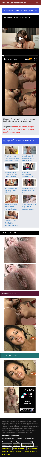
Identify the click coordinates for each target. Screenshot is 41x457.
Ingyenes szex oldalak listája (24, 442)
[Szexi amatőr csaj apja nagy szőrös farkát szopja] (11, 182)
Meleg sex (19, 451)
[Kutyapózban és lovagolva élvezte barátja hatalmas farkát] (11, 166)
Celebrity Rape (6, 445)
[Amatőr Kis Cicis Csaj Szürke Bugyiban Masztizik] (11, 215)
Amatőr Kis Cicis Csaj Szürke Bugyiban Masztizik (11, 223)
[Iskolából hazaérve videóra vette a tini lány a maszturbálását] (29, 182)
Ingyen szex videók (8, 451)
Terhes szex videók (8, 442)
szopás (31, 126)
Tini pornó (17, 445)
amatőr (15, 126)
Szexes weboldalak (18, 448)
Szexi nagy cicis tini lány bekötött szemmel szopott (29, 206)
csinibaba (23, 126)
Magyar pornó (6, 448)
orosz (25, 129)
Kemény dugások (32, 448)
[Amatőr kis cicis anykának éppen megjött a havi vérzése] (29, 150)
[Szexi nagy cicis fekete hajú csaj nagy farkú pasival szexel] (11, 150)
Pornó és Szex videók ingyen (14, 2)
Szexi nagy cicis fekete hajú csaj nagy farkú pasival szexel (12, 158)
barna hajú (7, 129)
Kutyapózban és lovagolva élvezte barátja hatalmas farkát (11, 175)
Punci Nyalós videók (8, 439)
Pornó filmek (6, 454)
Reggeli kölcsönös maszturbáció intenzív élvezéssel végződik (11, 207)
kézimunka (17, 129)
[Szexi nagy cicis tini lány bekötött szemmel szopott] (29, 198)
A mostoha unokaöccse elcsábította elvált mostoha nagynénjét (29, 175)
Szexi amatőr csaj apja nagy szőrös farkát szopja (11, 190)
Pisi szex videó (29, 439)
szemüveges (15, 132)
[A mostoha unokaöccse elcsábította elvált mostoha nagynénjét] (29, 166)
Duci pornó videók (27, 445)
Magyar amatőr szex (31, 451)
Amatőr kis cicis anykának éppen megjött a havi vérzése (28, 159)
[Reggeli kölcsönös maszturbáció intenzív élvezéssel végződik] (11, 198)
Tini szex (19, 439)
